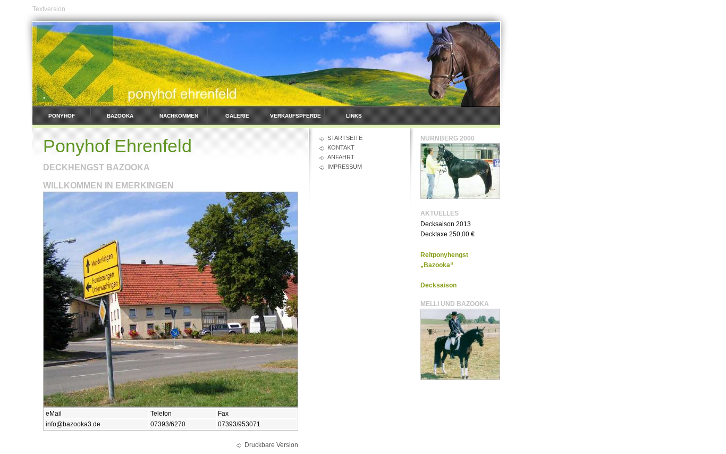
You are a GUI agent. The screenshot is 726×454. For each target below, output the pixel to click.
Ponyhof (61, 116)
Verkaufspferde (295, 116)
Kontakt (340, 147)
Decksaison (438, 285)
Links (354, 116)
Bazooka (120, 116)
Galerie (237, 116)
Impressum (344, 166)
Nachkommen (178, 116)
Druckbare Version (271, 445)
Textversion (48, 9)
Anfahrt (340, 157)
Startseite (344, 138)
